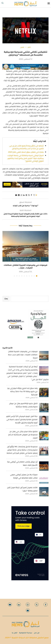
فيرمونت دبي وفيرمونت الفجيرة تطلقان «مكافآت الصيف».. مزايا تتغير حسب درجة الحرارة (23, 355)
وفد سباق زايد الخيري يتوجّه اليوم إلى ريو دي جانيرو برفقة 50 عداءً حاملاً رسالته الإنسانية (22, 391)
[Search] (2, 3)
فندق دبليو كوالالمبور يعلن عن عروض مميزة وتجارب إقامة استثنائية (23, 405)
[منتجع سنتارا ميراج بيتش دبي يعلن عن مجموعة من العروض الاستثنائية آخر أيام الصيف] (44, 435)
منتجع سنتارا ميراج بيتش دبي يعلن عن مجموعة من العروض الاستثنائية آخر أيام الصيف (23, 435)
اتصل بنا (14, 632)
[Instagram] (28, 604)
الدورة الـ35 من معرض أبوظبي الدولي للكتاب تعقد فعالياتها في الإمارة (24, 476)
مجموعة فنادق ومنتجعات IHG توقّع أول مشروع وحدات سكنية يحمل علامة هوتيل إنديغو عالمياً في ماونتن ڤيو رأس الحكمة (22, 450)
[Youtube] (10, 604)
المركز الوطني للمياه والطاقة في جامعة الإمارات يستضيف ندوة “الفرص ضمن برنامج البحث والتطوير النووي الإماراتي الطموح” (25, 158)
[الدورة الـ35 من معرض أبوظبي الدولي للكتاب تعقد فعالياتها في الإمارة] (44, 478)
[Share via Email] (16, 195)
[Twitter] (37, 604)
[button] (4, 254)
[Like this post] (34, 195)
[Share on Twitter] (29, 195)
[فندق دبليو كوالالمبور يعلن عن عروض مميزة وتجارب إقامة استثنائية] (44, 407)
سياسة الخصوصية (25, 632)
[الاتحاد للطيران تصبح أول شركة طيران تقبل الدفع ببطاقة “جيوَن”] (44, 491)
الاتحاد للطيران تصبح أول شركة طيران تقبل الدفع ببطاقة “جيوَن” (22, 489)
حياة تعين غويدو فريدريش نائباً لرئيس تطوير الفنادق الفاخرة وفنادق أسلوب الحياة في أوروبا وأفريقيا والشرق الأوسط (22, 419)
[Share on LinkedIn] (24, 195)
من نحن (36, 632)
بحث (6, 298)
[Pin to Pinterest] (26, 195)
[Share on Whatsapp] (21, 195)
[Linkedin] (19, 604)
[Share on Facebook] (31, 195)
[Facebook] (46, 604)
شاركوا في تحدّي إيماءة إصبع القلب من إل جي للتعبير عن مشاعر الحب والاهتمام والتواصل (26, 147)
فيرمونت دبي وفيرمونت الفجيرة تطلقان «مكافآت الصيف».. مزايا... (25, 266)
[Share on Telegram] (19, 195)
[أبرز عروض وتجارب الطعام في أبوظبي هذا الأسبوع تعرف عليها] (44, 466)
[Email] (28, 610)
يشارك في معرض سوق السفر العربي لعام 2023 (26, 152)
